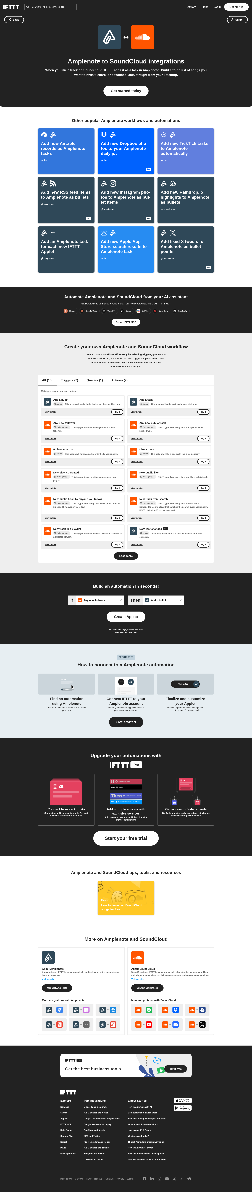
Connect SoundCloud (147, 988)
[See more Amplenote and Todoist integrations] (108, 1024)
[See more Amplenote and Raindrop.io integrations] (108, 1010)
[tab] (47, 380)
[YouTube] (167, 1179)
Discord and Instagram (95, 1107)
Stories (63, 1113)
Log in (218, 7)
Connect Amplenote (57, 988)
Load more (126, 556)
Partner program (94, 1179)
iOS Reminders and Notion (97, 1142)
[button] (126, 722)
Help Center (66, 1130)
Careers (79, 1179)
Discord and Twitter (93, 1159)
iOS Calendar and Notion (96, 1113)
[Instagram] (159, 1179)
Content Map (66, 1136)
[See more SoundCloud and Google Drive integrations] (197, 1010)
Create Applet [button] (126, 617)
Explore (191, 7)
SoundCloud (128, 61)
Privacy (120, 1179)
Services (64, 1107)
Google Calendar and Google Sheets (102, 1119)
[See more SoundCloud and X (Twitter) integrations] (197, 1024)
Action (59, 404)
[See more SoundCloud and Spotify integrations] (143, 1010)
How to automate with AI (140, 1107)
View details (50, 412)
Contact (109, 1179)
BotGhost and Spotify (94, 1130)
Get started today (126, 91)
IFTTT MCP (65, 1124)
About (130, 1179)
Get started (236, 7)
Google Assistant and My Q (97, 1124)
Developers (66, 1179)
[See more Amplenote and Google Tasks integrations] (54, 1010)
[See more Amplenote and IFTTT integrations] (81, 1024)
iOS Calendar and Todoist (96, 1148)
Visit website (48, 979)
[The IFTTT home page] (11, 7)
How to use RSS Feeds (139, 1130)
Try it (117, 412)
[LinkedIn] (152, 1179)
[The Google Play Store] (183, 1108)
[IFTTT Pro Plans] (165, 529)
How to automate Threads (140, 1148)
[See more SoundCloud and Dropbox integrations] (170, 1010)
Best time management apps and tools (147, 1119)
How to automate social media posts (146, 1154)
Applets (64, 1119)
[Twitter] (174, 1179)
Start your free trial (126, 838)
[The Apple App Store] (183, 1101)
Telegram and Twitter (94, 1154)
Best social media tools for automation (147, 1159)
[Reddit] (189, 1179)
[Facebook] (144, 1179)
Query (145, 533)
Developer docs (68, 1154)
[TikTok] (181, 1179)
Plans (204, 7)
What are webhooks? (138, 1136)
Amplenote (84, 61)
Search (63, 1142)
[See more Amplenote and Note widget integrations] (54, 1024)
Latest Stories (137, 1100)
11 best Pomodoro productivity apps (146, 1142)
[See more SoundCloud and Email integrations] (170, 1024)
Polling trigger (62, 427)
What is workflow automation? (143, 1124)
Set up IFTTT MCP (126, 322)
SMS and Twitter (92, 1136)
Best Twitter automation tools (142, 1113)
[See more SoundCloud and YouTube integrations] (143, 1024)
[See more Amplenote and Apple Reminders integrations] (81, 1010)
